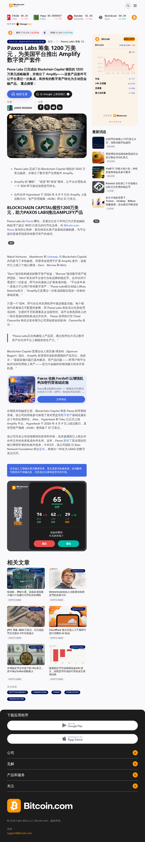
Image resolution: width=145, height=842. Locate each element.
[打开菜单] (135, 5)
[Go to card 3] (114, 121)
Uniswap (52, 256)
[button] (68, 94)
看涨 (68, 543)
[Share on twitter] (47, 107)
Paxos (29, 221)
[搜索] (128, 5)
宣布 (42, 449)
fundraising (40, 692)
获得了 (67, 440)
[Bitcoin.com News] (16, 6)
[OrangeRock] (24, 24)
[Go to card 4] (116, 121)
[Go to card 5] (118, 121)
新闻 (50, 41)
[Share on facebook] (41, 107)
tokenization (16, 699)
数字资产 (66, 415)
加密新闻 (56, 41)
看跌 (44, 543)
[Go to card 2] (111, 121)
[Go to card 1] (109, 121)
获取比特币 (129, 38)
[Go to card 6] (120, 121)
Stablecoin (72, 692)
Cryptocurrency (17, 692)
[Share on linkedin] (60, 107)
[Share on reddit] (53, 107)
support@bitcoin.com (19, 833)
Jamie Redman (23, 107)
